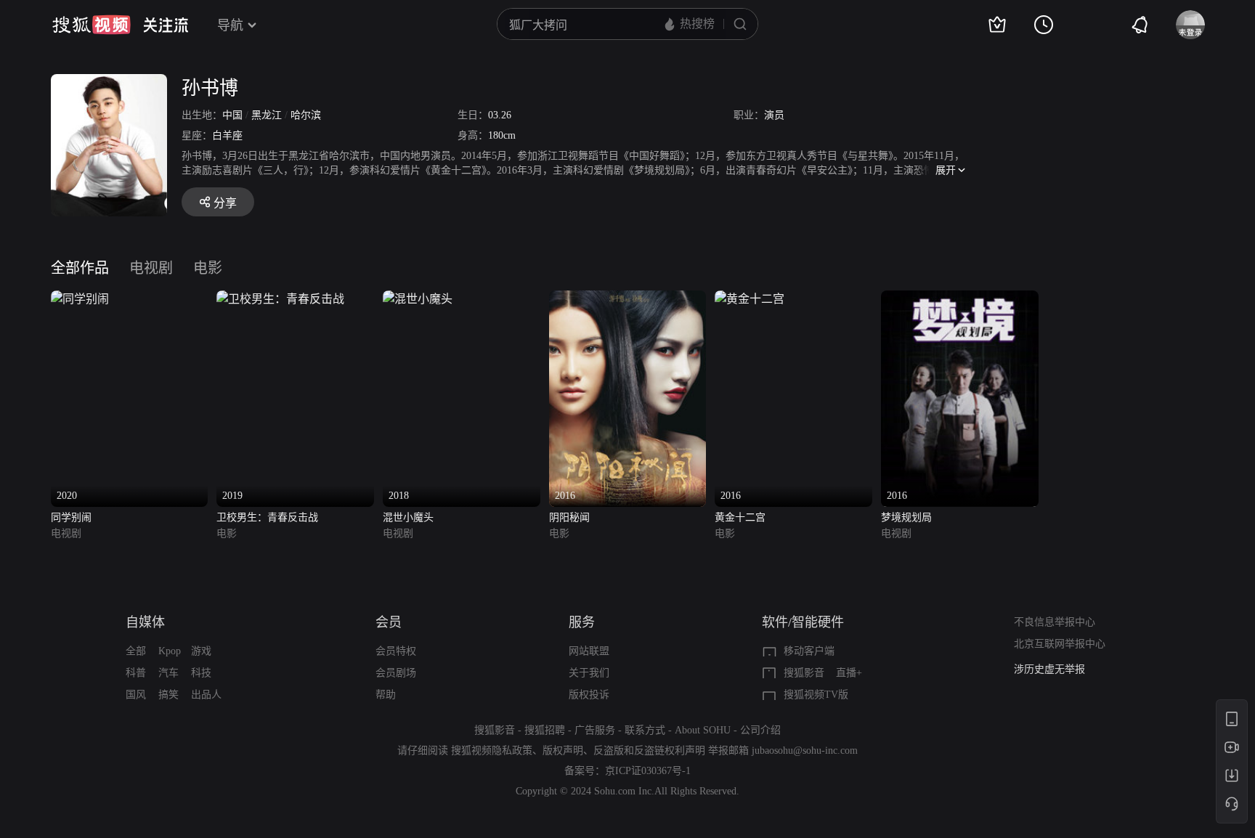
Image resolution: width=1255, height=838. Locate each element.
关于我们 (589, 672)
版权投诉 (589, 694)
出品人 (206, 694)
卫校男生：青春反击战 (267, 517)
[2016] (628, 299)
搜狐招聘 (544, 730)
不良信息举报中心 (1054, 622)
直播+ (849, 672)
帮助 (385, 694)
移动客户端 (809, 651)
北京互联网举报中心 (1059, 643)
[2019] (280, 299)
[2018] (417, 299)
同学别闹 (71, 517)
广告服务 (594, 730)
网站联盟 (589, 651)
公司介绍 (760, 730)
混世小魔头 (408, 517)
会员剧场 (395, 672)
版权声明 (563, 750)
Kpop (169, 651)
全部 (136, 651)
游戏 (201, 651)
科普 (136, 672)
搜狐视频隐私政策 (491, 750)
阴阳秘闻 (569, 517)
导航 (230, 25)
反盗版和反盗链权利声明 (649, 750)
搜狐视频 (91, 25)
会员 (388, 622)
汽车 (168, 672)
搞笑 (168, 694)
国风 (136, 694)
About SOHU (703, 730)
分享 (225, 203)
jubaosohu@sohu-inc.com (805, 750)
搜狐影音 (804, 672)
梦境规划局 (906, 517)
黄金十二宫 (740, 517)
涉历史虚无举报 (1049, 663)
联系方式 (645, 730)
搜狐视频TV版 (816, 694)
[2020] (80, 299)
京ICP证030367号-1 (648, 770)
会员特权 (395, 651)
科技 (201, 672)
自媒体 (145, 622)
